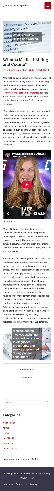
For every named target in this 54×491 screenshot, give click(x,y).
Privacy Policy (27, 478)
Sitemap (34, 484)
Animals (7, 428)
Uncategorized (10, 448)
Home (6, 433)
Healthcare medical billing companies (21, 92)
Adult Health (43, 70)
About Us (8, 484)
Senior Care (8, 443)
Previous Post (27, 369)
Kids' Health (9, 438)
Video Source (9, 221)
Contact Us (21, 484)
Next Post (27, 377)
